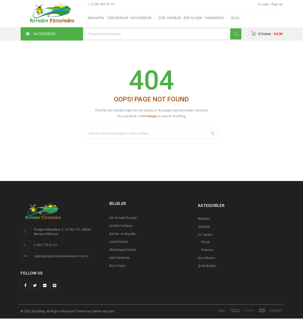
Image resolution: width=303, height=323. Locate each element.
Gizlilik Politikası (121, 226)
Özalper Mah (43, 229)
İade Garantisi (119, 257)
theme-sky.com (102, 311)
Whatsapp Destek (122, 249)
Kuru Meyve (206, 258)
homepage (149, 116)
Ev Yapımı (205, 234)
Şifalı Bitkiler (207, 266)
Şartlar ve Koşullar (122, 233)
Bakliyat (204, 218)
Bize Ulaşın (117, 265)
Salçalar (204, 226)
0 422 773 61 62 (45, 245)
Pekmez (207, 250)
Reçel (205, 242)
